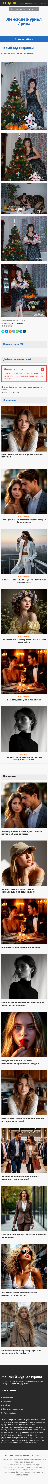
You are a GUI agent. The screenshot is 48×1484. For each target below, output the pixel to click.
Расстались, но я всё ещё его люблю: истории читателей (22, 1120)
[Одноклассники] (10, 331)
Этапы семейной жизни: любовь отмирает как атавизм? (20, 1178)
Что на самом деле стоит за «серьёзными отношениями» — (19, 890)
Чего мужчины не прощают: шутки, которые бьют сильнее (24, 520)
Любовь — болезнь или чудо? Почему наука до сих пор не (24, 581)
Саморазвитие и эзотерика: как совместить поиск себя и (24, 640)
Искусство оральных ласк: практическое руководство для (20, 1062)
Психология (23, 516)
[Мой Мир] (20, 331)
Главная (9, 1455)
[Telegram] (13, 331)
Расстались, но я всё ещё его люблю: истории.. (22, 455)
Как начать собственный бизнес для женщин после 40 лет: (24, 758)
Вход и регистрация (10, 392)
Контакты (39, 1455)
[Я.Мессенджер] (2, 331)
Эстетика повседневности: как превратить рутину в (19, 1294)
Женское (7, 1401)
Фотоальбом (9, 1413)
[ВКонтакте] (6, 331)
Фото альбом (26, 53)
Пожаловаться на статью (13, 320)
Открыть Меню (25, 39)
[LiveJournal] (24, 331)
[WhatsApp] (17, 331)
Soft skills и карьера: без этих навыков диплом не (23, 1236)
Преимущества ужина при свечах (24, 700)
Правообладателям (23, 1455)
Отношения (8, 1397)
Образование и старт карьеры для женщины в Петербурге (21, 1352)
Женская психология (13, 1409)
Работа (23, 754)
